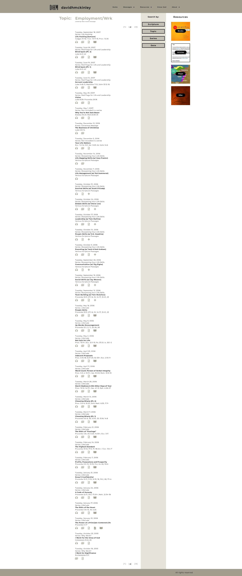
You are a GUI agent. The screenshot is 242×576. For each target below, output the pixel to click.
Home (115, 7)
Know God (161, 7)
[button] (129, 7)
